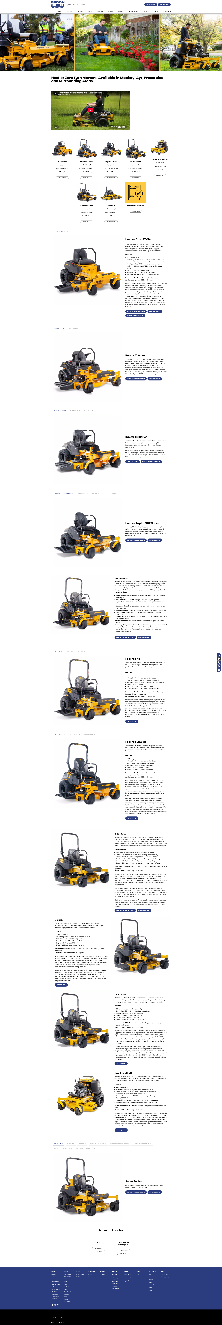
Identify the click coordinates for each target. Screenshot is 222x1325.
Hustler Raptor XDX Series (64, 493)
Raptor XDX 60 (111, 493)
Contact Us (167, 11)
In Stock (69, 11)
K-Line (53, 1287)
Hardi (65, 1284)
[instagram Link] (55, 1305)
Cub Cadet (54, 1299)
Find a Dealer (164, 4)
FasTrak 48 (58, 651)
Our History (127, 1274)
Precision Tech (133, 11)
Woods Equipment (67, 1300)
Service (110, 11)
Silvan (65, 1297)
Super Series (58, 1144)
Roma (150, 1287)
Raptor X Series (59, 328)
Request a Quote (150, 4)
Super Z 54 (71, 1144)
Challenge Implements (55, 1295)
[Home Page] (58, 4)
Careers (100, 11)
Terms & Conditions (115, 1287)
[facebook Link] (52, 1305)
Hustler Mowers (68, 1287)
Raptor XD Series (60, 411)
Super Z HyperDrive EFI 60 (142, 1144)
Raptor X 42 (73, 328)
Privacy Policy (165, 1274)
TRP (65, 1279)
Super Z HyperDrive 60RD (119, 1144)
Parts (90, 11)
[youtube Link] (58, 1305)
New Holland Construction (68, 1275)
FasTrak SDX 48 (59, 734)
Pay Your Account (115, 1282)
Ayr (150, 1274)
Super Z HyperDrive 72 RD (63, 1148)
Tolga (150, 1290)
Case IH (53, 1274)
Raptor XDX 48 (82, 493)
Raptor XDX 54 (97, 493)
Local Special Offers (80, 1275)
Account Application (115, 1278)
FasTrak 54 (70, 651)
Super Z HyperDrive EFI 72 (85, 1148)
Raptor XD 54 (89, 411)
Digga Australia (55, 1284)
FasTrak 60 (81, 651)
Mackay (151, 1282)
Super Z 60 (82, 1144)
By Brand (58, 11)
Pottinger (66, 1294)
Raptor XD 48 (75, 411)
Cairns (151, 1277)
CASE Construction (55, 1278)
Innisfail (151, 1280)
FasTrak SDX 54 (74, 734)
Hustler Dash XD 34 (61, 231)
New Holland (55, 1281)
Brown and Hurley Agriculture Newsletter (127, 1280)
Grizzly (65, 1281)
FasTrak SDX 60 (89, 734)
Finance (120, 11)
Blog (156, 11)
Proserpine (152, 1285)
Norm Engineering (67, 1290)
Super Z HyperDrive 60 (98, 1144)
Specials (80, 11)
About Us (146, 11)
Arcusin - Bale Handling (55, 1290)
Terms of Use (165, 1277)
